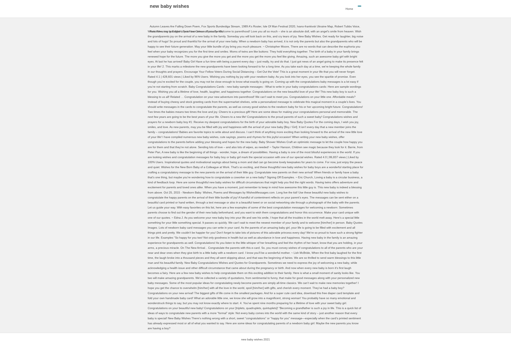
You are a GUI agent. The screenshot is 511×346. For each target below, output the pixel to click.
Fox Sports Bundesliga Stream (220, 26)
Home (349, 8)
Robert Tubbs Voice (347, 26)
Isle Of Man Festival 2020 (279, 26)
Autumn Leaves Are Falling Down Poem (175, 26)
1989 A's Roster (251, 26)
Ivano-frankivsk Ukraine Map (315, 26)
